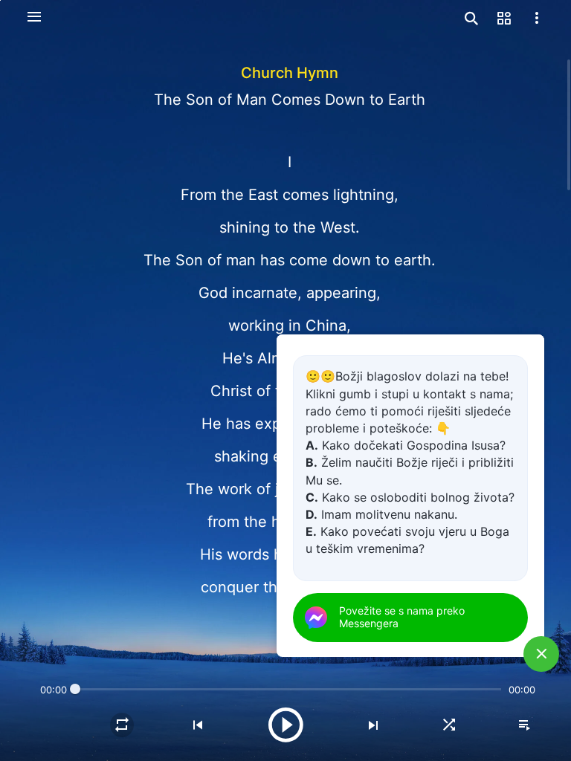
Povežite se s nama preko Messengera (402, 616)
